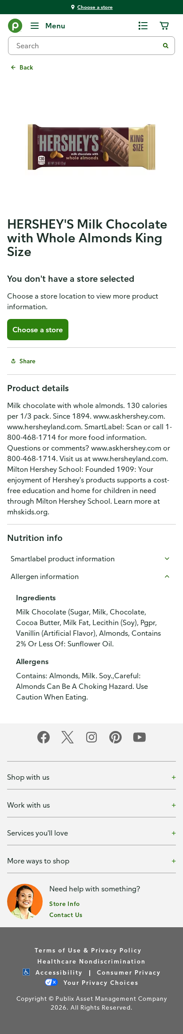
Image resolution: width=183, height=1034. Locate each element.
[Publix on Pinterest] (115, 742)
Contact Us (66, 914)
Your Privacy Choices (100, 982)
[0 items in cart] (164, 26)
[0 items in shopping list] (143, 26)
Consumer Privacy (129, 972)
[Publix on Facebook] (43, 742)
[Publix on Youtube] (139, 742)
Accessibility (58, 972)
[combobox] (87, 46)
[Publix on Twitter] (67, 742)
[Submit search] (166, 46)
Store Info (64, 903)
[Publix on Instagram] (91, 742)
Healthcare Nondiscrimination (91, 961)
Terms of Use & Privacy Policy (88, 950)
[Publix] (15, 27)
